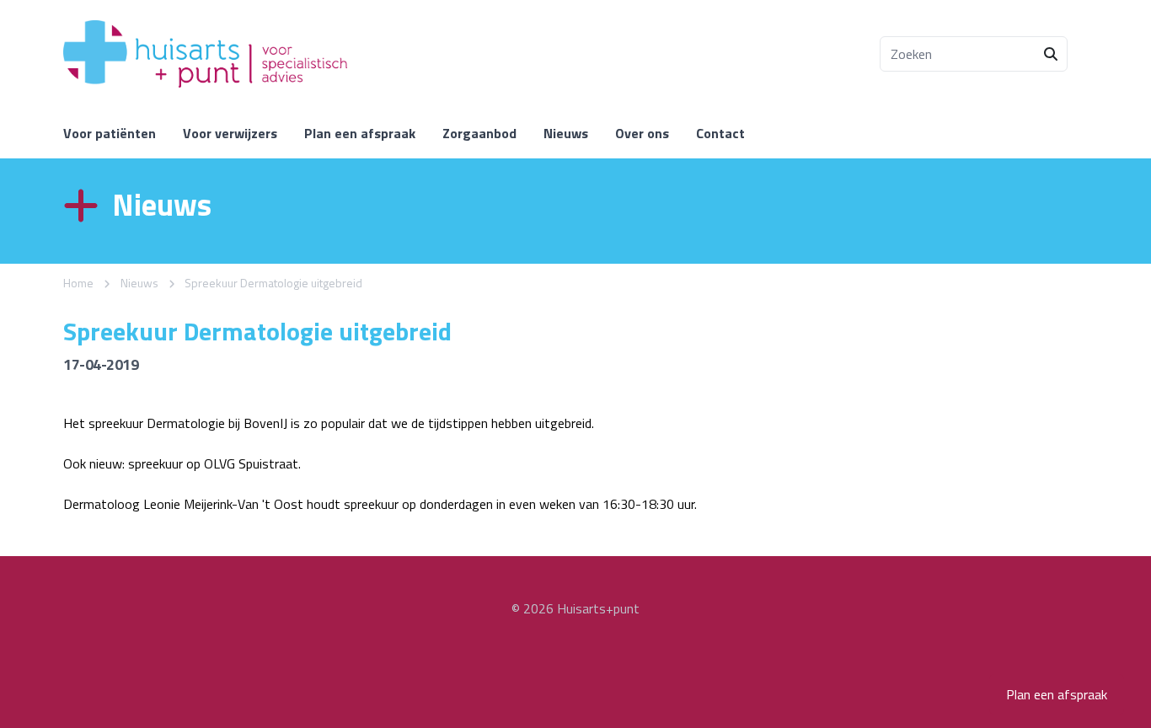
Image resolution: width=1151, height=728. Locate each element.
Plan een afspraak (1056, 694)
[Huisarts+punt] (205, 54)
